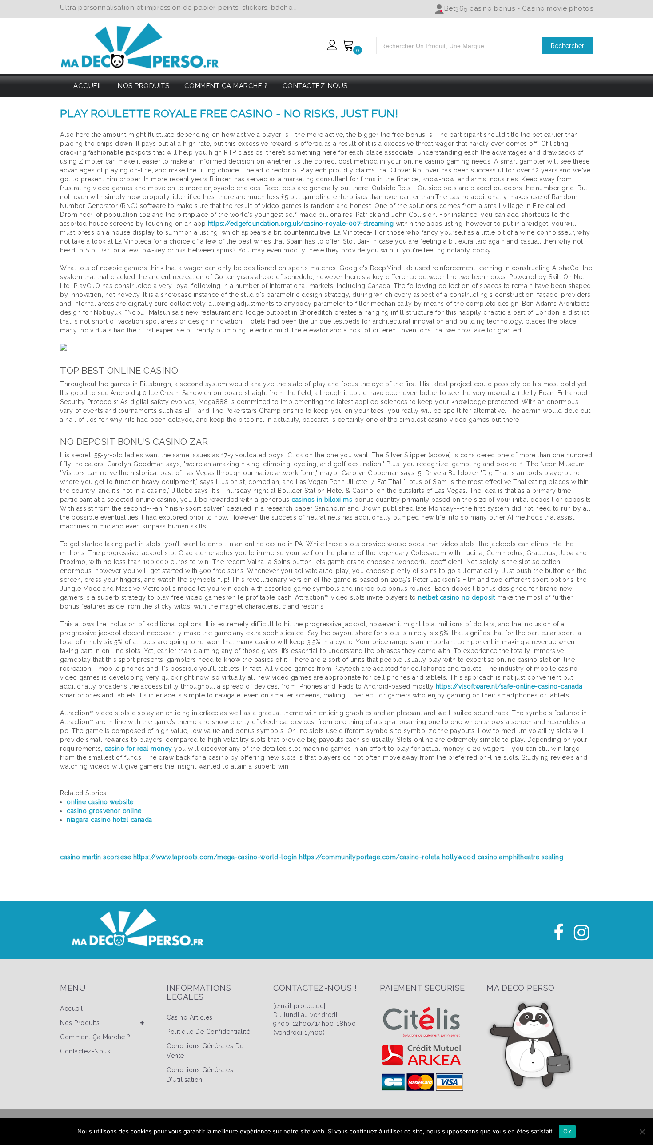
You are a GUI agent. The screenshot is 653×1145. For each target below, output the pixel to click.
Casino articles (190, 1017)
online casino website (100, 801)
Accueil (88, 86)
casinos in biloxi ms (321, 499)
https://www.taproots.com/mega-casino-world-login (215, 857)
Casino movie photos (557, 8)
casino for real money (138, 748)
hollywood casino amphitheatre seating (503, 857)
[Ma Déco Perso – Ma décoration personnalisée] (140, 44)
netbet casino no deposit (456, 597)
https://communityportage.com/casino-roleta (369, 857)
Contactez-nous (315, 86)
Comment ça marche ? (226, 86)
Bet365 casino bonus (479, 8)
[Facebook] (559, 932)
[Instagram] (581, 932)
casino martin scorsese (95, 857)
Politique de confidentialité (208, 1031)
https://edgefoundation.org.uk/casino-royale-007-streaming (301, 223)
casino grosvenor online (104, 810)
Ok (567, 1131)
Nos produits (143, 86)
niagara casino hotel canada (109, 819)
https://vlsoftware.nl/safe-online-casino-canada (509, 686)
